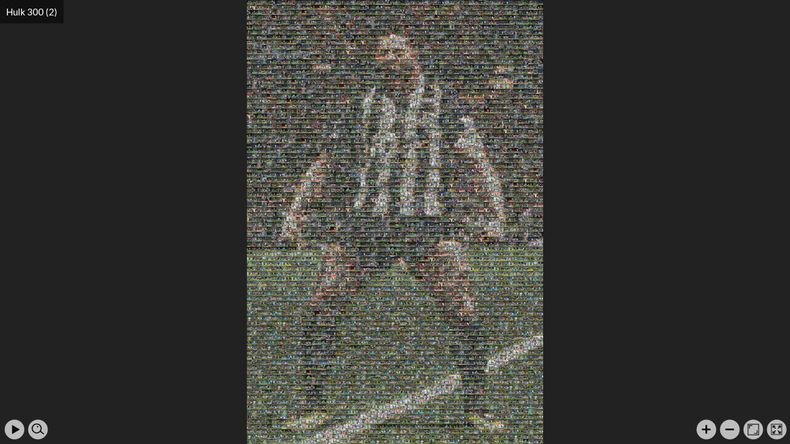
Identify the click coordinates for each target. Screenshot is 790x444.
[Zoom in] (706, 429)
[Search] (38, 429)
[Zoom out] (730, 429)
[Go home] (753, 429)
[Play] (14, 429)
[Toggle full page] (777, 429)
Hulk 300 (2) (31, 11)
